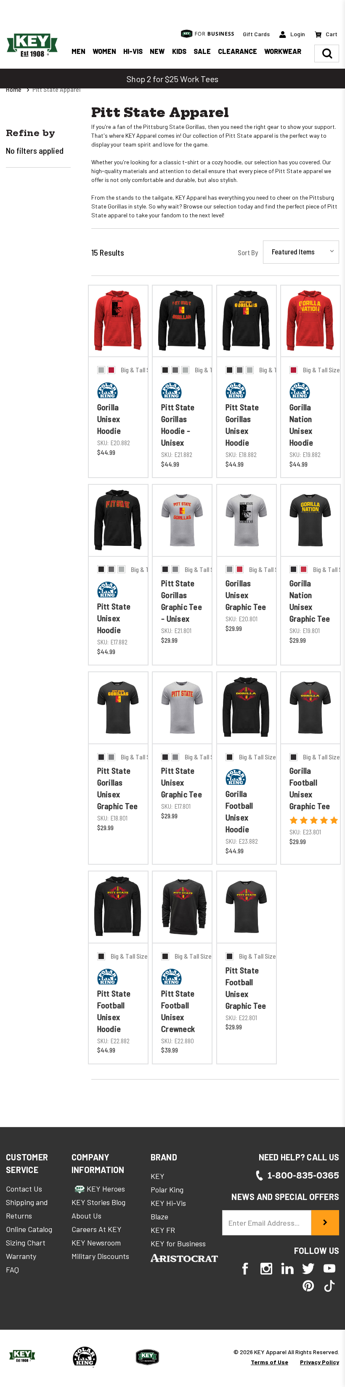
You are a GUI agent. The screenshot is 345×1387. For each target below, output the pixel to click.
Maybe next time (227, 1359)
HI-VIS (133, 51)
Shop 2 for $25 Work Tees (172, 79)
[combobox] (153, 1236)
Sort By (248, 252)
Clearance (237, 51)
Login (297, 33)
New (157, 51)
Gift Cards (256, 33)
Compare (115, 383)
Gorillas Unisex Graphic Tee (246, 595)
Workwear (282, 51)
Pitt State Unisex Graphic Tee (181, 782)
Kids (179, 51)
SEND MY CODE (227, 1285)
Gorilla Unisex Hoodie (109, 419)
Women (104, 51)
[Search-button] (327, 53)
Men (78, 51)
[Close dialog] (325, 1063)
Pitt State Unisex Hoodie (114, 618)
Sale (202, 51)
